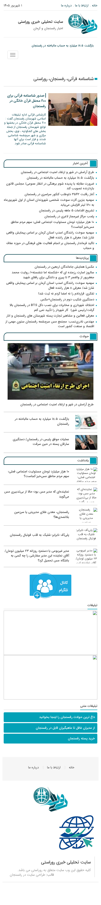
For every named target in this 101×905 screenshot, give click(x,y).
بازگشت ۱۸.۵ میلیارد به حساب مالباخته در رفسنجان (63, 45)
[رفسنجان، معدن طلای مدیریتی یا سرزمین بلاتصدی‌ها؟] (50, 521)
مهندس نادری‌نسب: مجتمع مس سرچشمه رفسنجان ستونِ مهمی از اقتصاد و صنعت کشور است (49, 324)
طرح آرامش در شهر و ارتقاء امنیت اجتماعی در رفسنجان (57, 172)
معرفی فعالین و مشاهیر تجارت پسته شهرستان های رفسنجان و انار (50, 315)
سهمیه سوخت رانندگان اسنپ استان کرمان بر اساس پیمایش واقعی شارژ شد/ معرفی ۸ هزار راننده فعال (50, 235)
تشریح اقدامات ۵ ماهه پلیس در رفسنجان (66, 210)
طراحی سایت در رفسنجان (27, 874)
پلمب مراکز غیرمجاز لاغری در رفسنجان (69, 216)
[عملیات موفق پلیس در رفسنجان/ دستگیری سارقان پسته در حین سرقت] (50, 449)
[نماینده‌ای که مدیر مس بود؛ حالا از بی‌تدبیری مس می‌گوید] (50, 501)
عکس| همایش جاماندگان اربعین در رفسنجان (64, 266)
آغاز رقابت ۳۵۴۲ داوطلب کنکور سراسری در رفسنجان (59, 194)
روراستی (36, 870)
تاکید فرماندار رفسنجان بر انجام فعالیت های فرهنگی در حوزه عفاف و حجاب (50, 246)
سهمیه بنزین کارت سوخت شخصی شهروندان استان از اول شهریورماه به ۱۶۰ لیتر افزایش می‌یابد (49, 202)
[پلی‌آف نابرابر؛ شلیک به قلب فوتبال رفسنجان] (50, 542)
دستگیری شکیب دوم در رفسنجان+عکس (67, 299)
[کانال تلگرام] (50, 586)
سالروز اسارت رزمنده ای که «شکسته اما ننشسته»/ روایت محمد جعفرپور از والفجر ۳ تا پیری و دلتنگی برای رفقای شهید (53, 275)
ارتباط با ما (81, 5)
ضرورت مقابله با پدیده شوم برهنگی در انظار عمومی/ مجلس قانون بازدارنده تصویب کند (50, 186)
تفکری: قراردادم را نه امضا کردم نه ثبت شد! (66, 293)
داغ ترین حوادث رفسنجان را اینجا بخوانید (67, 717)
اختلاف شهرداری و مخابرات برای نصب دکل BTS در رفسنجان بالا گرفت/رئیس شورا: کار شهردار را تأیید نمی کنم (52, 308)
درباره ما (66, 5)
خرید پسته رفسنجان (81, 738)
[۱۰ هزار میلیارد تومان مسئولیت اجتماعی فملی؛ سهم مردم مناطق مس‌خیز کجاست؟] (50, 481)
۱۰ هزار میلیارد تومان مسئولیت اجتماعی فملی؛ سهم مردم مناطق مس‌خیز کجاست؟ (52, 224)
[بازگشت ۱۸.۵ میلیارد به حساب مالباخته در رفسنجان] (50, 428)
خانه (94, 5)
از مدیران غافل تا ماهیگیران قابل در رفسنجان (65, 727)
